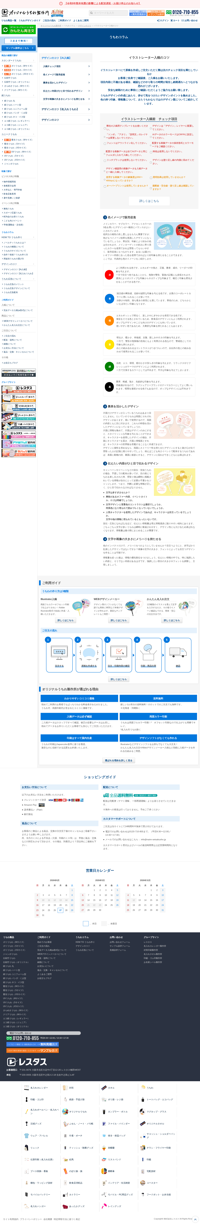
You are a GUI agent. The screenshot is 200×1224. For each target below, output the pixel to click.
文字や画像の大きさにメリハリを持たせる (64, 99)
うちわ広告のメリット (14, 284)
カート (176, 20)
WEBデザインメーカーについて (18, 321)
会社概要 (47, 1219)
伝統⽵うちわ (10, 78)
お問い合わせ (191, 20)
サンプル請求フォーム (120, 946)
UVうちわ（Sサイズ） (14, 156)
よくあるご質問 (81, 20)
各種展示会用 (10, 186)
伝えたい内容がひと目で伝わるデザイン (62, 91)
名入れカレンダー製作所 (155, 946)
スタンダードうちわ (11, 60)
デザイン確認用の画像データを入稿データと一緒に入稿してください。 (127, 170)
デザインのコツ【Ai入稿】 (16, 269)
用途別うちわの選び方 (14, 259)
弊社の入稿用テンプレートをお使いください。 (127, 127)
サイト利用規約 (10, 1219)
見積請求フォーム (118, 950)
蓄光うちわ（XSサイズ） (15, 148)
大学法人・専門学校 (13, 190)
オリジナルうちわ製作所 (51, 26)
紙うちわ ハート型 (12, 105)
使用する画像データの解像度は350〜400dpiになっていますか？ (124, 179)
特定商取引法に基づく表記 (67, 1219)
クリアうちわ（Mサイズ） (16, 90)
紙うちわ (6, 95)
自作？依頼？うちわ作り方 (16, 254)
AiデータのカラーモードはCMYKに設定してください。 (173, 136)
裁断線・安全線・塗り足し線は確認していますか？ (173, 187)
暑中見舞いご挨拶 (12, 198)
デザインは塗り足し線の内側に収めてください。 (173, 162)
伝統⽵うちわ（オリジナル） (17, 82)
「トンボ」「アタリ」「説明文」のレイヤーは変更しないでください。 (127, 136)
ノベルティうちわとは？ (15, 242)
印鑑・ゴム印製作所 (153, 958)
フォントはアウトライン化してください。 (127, 143)
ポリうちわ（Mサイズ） (19, 66)
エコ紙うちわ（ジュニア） (16, 125)
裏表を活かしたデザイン (55, 82)
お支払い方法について (14, 348)
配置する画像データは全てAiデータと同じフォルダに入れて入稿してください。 (126, 153)
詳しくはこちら (149, 200)
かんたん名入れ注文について (17, 325)
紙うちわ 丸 (9, 101)
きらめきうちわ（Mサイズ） (17, 86)
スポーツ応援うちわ (13, 213)
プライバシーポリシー (31, 1219)
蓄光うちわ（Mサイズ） (19, 140)
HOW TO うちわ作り (12, 237)
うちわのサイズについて (15, 251)
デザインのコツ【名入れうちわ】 (60, 109)
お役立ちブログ (11, 363)
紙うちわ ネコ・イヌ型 (14, 117)
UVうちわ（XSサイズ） (15, 160)
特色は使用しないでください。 (168, 151)
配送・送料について (13, 340)
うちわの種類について (14, 247)
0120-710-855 (185, 12)
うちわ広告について (11, 279)
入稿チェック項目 (52, 66)
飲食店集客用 (10, 194)
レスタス (148, 942)
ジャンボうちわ (11, 164)
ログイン (164, 20)
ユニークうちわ (9, 134)
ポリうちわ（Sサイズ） (19, 70)
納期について (10, 344)
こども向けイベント (13, 220)
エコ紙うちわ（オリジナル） (17, 129)
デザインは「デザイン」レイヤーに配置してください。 (173, 127)
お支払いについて (45, 966)
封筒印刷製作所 (151, 950)
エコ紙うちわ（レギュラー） (17, 121)
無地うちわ (9, 208)
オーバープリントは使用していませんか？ (127, 185)
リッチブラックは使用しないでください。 (127, 160)
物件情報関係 (10, 182)
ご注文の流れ (49, 20)
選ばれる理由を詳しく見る (118, 760)
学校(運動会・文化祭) (13, 225)
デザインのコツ (84, 26)
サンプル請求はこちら (17, 48)
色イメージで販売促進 (54, 74)
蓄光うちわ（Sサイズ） (15, 144)
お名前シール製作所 (153, 962)
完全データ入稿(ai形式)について (18, 310)
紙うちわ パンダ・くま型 (15, 113)
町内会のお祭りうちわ (14, 216)
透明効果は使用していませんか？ (169, 177)
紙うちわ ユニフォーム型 (15, 109)
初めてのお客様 (44, 942)
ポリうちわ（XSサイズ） (20, 74)
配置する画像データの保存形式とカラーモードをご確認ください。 (173, 145)
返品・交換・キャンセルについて (19, 352)
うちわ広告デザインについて (17, 288)
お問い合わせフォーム (120, 942)
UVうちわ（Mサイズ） (18, 152)
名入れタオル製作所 (153, 954)
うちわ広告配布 (11, 292)
